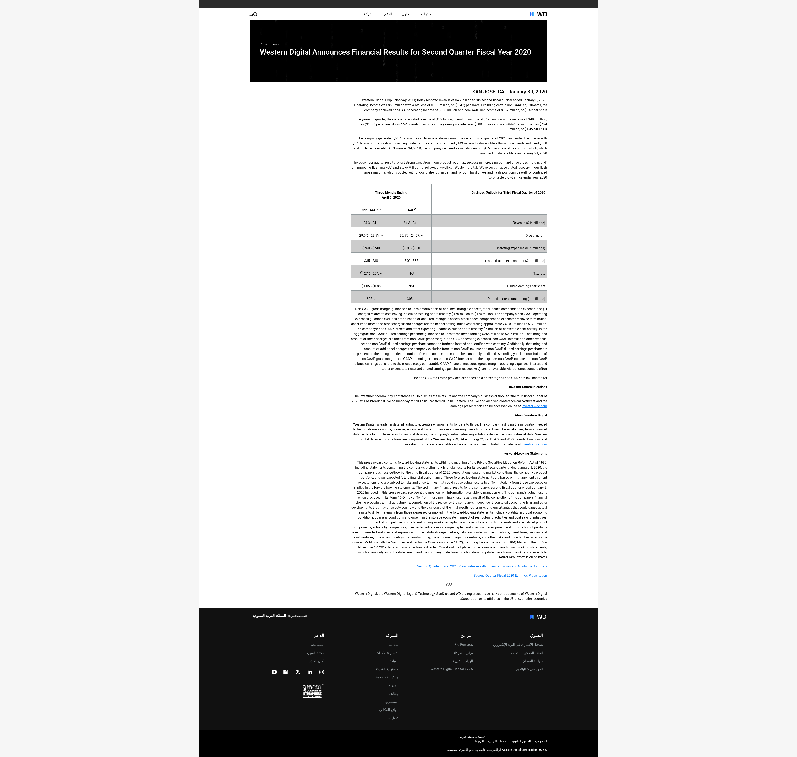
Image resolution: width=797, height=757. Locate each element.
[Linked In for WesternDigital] (310, 672)
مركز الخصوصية (387, 677)
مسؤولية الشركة (386, 669)
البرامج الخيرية (463, 661)
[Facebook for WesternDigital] (285, 672)
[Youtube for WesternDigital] (274, 672)
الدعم (388, 14)
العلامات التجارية (497, 741)
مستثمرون (391, 702)
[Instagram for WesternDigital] (321, 672)
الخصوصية (541, 741)
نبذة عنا (393, 645)
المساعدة (317, 645)
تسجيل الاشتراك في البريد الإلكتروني (518, 645)
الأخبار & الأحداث (387, 653)
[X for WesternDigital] (298, 672)
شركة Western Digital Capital (451, 669)
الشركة (369, 14)
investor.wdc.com (534, 406)
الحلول (406, 14)
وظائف (393, 694)
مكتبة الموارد (315, 653)
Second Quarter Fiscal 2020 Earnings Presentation (510, 575)
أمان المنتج (316, 661)
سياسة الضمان (533, 661)
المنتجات (427, 14)
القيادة (394, 661)
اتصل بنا (393, 718)
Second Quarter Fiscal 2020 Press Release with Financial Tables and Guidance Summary (482, 566)
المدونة (393, 685)
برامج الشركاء (463, 653)
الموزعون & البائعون (529, 669)
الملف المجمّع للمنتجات (527, 653)
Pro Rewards (463, 645)
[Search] (255, 14)
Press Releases (269, 44)
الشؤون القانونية (521, 741)
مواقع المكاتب (388, 710)
